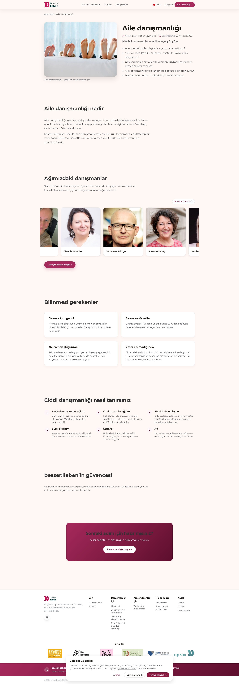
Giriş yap (168, 4)
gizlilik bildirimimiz (127, 668)
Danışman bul (95, 602)
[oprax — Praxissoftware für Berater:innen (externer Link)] (184, 653)
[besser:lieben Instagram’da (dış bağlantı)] (47, 618)
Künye (181, 602)
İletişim (92, 606)
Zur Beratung (183, 4)
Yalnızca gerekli (134, 675)
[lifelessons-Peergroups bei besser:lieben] (81, 653)
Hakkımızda (161, 602)
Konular (108, 4)
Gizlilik (181, 606)
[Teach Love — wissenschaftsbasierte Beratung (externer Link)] (106, 653)
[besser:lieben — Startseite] (51, 4)
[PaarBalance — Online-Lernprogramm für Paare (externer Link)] (158, 653)
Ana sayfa (49, 14)
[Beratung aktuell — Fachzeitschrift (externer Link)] (55, 653)
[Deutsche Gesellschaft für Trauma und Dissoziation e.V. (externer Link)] (132, 653)
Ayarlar (116, 675)
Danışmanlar (121, 4)
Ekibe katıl (116, 606)
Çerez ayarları (184, 610)
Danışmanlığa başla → (60, 264)
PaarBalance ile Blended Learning (118, 626)
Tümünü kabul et (158, 675)
